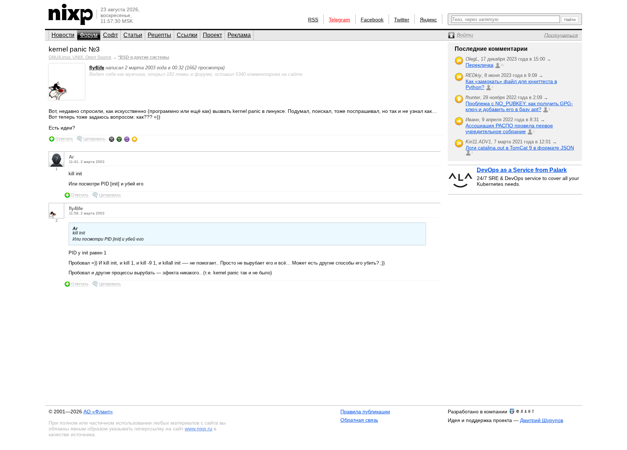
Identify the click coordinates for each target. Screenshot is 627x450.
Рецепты (159, 35)
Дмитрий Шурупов (541, 420)
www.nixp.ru (198, 428)
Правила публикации (365, 411)
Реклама (239, 35)
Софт (110, 35)
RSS (313, 19)
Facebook (372, 19)
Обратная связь (359, 420)
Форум (89, 35)
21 (502, 65)
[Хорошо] (127, 139)
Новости (63, 35)
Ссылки (187, 35)
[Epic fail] (111, 139)
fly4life (96, 67)
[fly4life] (67, 98)
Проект (212, 35)
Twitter (401, 19)
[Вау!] (134, 139)
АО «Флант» (98, 411)
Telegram (339, 19)
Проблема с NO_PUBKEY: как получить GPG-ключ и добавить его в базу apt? (519, 106)
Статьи (132, 35)
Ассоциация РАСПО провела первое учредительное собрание (509, 128)
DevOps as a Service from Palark (522, 170)
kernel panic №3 (74, 49)
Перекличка (479, 65)
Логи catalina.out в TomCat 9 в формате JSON (520, 148)
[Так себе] (119, 139)
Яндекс (428, 19)
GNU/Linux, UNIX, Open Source (80, 57)
